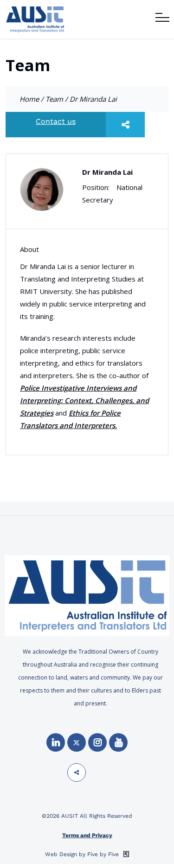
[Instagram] (97, 742)
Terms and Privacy (87, 835)
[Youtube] (118, 742)
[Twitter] (76, 742)
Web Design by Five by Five (83, 854)
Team (54, 99)
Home (29, 99)
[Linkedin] (55, 742)
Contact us (56, 121)
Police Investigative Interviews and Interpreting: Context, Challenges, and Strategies (84, 400)
